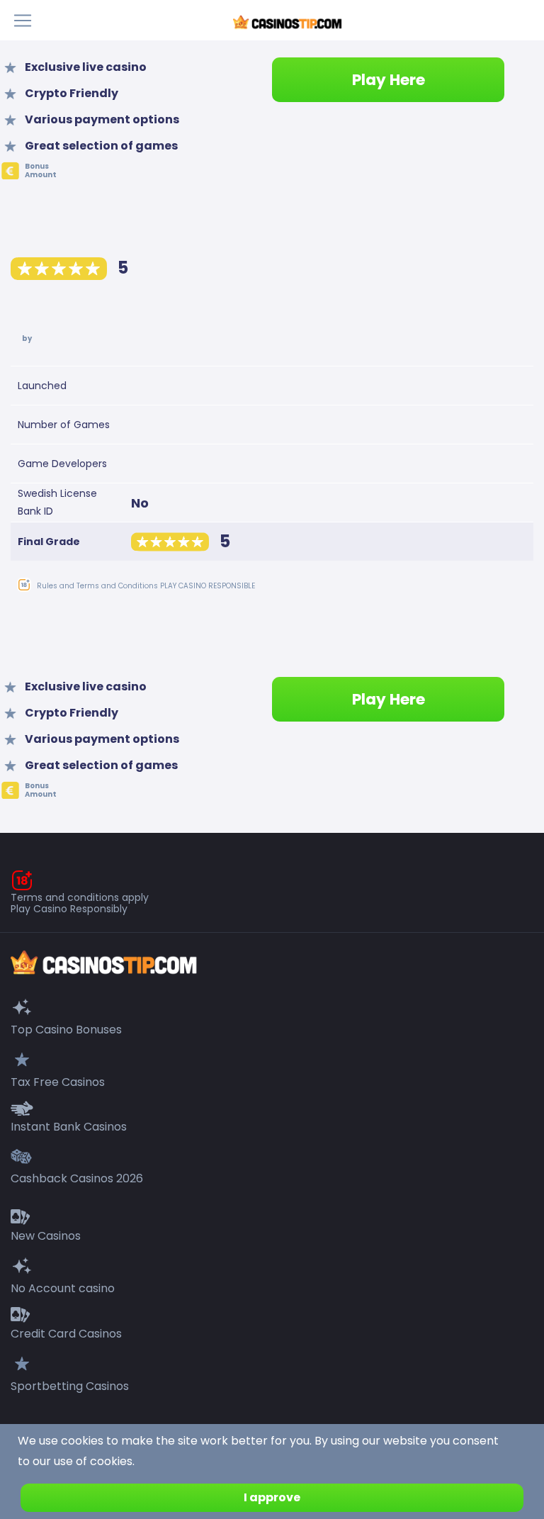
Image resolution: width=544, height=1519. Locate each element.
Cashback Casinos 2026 (77, 1178)
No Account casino (63, 1288)
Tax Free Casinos (58, 1082)
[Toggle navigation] (26, 20)
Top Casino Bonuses (66, 1029)
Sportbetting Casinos (70, 1386)
